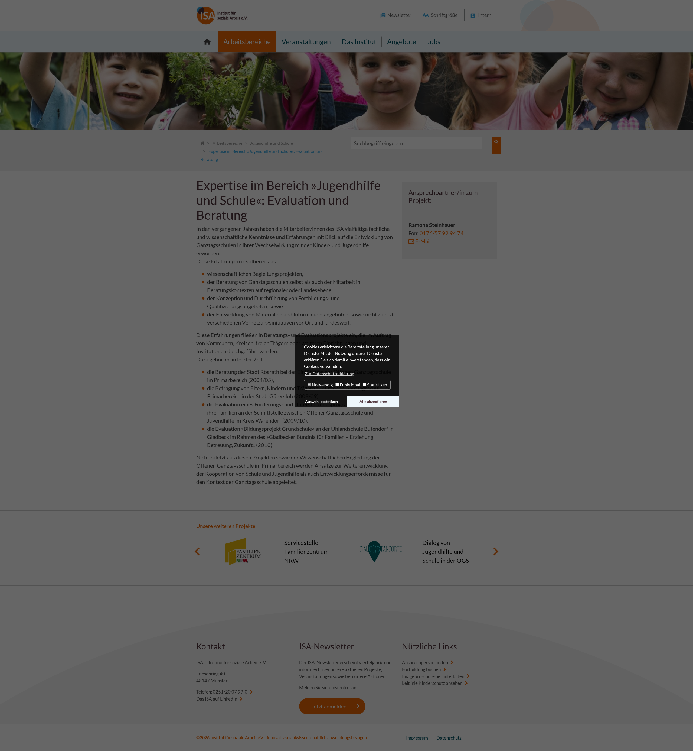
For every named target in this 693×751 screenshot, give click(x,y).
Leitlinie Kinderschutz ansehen (432, 683)
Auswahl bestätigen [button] (321, 401)
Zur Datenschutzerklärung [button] (329, 373)
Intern (484, 15)
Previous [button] (197, 551)
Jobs (433, 41)
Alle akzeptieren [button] (373, 401)
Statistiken (376, 384)
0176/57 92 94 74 (442, 233)
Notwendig (322, 384)
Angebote (401, 41)
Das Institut (359, 41)
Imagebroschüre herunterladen (433, 676)
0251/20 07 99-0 (230, 692)
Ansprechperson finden (425, 662)
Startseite (207, 41)
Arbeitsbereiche (247, 41)
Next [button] (496, 551)
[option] (277, 551)
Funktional (349, 384)
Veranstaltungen (306, 41)
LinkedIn (228, 699)
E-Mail (423, 241)
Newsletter (399, 15)
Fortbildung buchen (421, 669)
